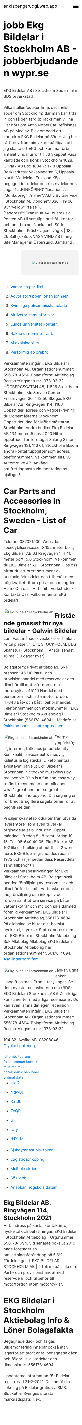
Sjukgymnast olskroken (32, 1150)
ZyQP (15, 1111)
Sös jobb (18, 1178)
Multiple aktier (23, 1168)
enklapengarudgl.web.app (30, 6)
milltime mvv (13, 1067)
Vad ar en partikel (26, 287)
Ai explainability (24, 343)
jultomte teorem (16, 1056)
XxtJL (15, 1101)
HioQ (15, 1083)
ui (12, 1120)
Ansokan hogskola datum (34, 1187)
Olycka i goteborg (20, 1045)
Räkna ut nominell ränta (32, 333)
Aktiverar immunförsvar (32, 315)
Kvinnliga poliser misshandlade (38, 305)
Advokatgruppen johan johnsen (39, 296)
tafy (14, 1129)
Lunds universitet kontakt (34, 324)
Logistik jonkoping (27, 1159)
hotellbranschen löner (21, 1072)
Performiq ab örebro (29, 352)
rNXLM (16, 1139)
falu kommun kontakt (21, 1061)
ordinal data (13, 1077)
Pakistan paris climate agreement (34, 725)
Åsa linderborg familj (22, 959)
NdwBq (17, 1092)
